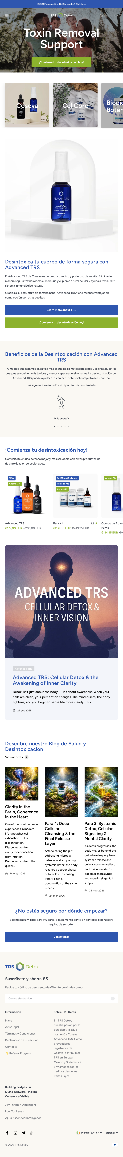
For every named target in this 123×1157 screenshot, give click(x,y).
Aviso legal (12, 1027)
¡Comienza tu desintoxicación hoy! (61, 62)
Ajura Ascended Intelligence (23, 1118)
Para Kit (58, 523)
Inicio (8, 1020)
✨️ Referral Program (18, 1053)
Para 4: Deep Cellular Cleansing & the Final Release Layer (60, 833)
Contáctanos (61, 936)
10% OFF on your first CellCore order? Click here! (61, 4)
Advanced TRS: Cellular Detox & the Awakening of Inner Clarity (55, 680)
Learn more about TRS (61, 310)
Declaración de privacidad (21, 1040)
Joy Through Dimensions (20, 1105)
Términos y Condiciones (20, 1033)
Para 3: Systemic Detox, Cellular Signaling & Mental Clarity (100, 831)
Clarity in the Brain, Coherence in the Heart (21, 811)
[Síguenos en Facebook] (7, 1133)
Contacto (11, 1047)
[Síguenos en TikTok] (31, 1133)
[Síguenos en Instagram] (15, 1133)
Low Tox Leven (14, 1111)
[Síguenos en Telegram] (23, 1133)
